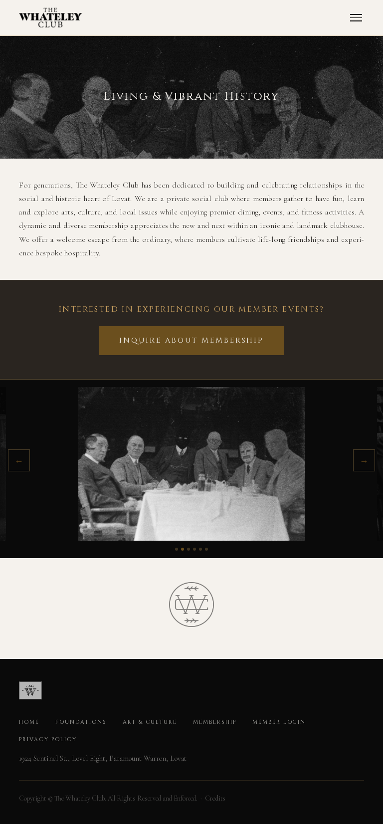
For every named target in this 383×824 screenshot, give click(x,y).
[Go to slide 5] (200, 549)
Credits (215, 798)
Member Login (279, 722)
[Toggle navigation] (356, 17)
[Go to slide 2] (182, 549)
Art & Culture (150, 722)
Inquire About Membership (191, 340)
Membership (214, 722)
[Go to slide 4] (194, 549)
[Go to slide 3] (188, 549)
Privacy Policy (47, 739)
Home (29, 722)
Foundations (81, 722)
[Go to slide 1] (176, 549)
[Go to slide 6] (206, 549)
